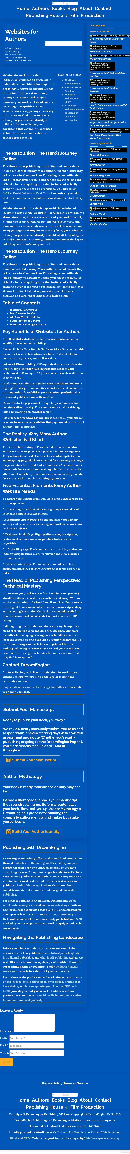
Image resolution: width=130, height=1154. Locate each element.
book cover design (51, 981)
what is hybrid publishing (57, 953)
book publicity (33, 1000)
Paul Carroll (44, 193)
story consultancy (62, 914)
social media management (19, 905)
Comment (7, 1031)
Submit (6, 1061)
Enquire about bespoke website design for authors (34, 687)
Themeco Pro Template (71, 1132)
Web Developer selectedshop (102, 1138)
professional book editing (23, 981)
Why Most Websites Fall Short (72, 98)
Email (4, 1045)
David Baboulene (24, 193)
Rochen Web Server (103, 1132)
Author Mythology (28, 885)
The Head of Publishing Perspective (71, 117)
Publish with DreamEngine (31, 863)
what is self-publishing (54, 957)
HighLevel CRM (20, 1138)
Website (4, 1053)
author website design (55, 905)
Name (4, 1037)
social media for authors (54, 995)
